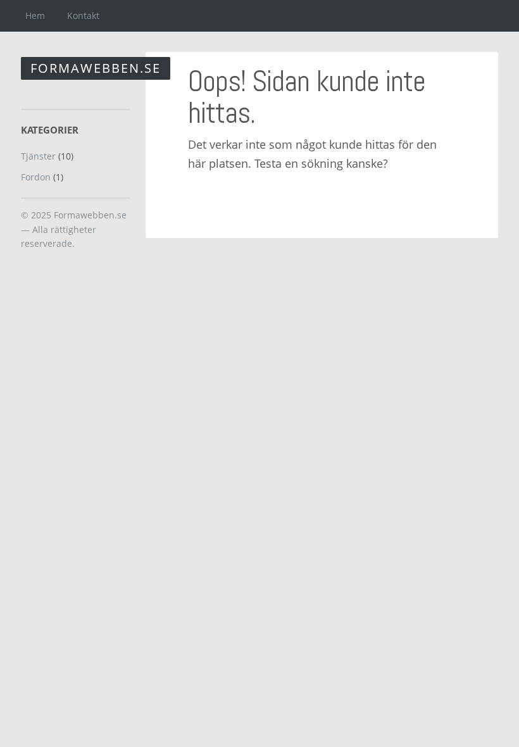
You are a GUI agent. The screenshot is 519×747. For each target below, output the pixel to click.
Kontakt (83, 15)
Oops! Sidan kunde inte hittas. (306, 97)
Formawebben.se (95, 68)
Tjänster (38, 156)
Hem (35, 15)
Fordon (36, 177)
